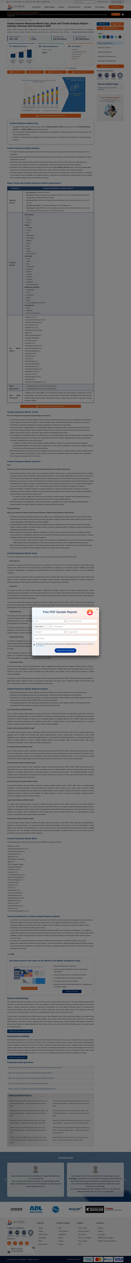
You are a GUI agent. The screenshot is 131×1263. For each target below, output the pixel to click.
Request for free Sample (65, 650)
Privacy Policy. (84, 644)
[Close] (97, 609)
